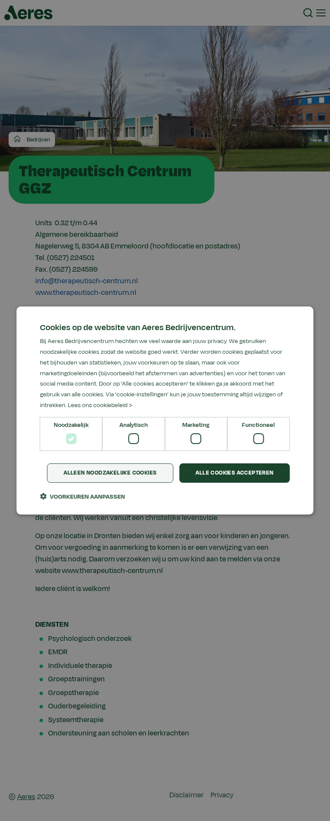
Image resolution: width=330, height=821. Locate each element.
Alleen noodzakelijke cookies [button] (110, 473)
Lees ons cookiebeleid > (100, 405)
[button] (82, 496)
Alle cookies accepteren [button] (234, 473)
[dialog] (164, 410)
